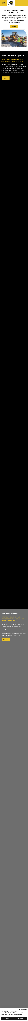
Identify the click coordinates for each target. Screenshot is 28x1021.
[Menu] (25, 3)
